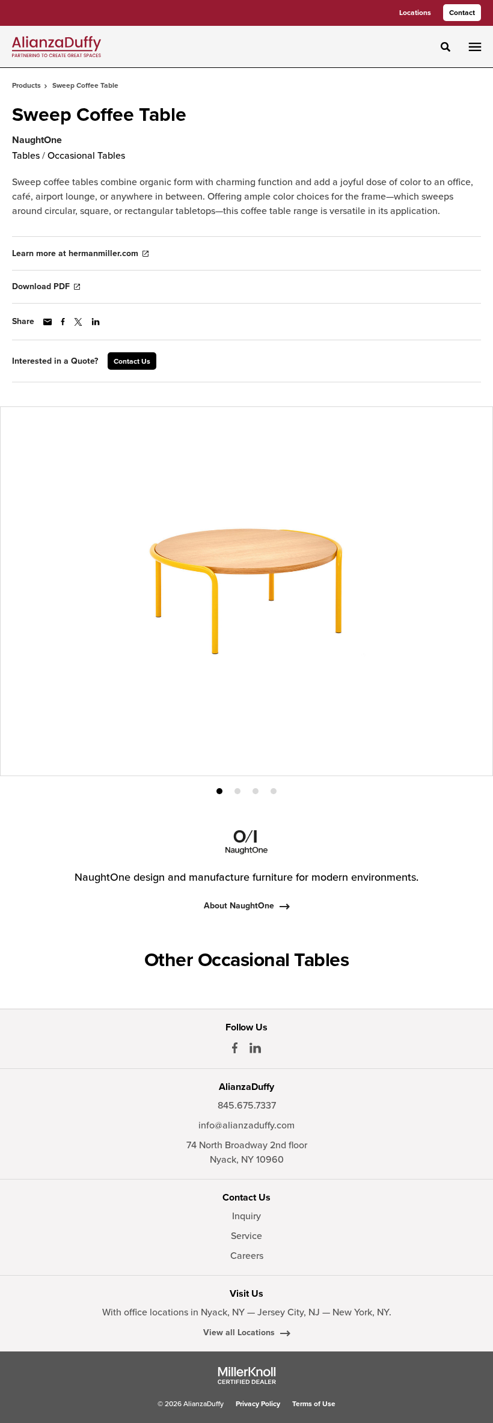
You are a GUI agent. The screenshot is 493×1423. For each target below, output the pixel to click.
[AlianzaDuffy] (56, 46)
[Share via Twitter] (78, 322)
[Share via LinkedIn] (95, 321)
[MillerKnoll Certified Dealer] (246, 1375)
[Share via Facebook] (63, 321)
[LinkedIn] (255, 1047)
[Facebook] (234, 1047)
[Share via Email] (47, 322)
